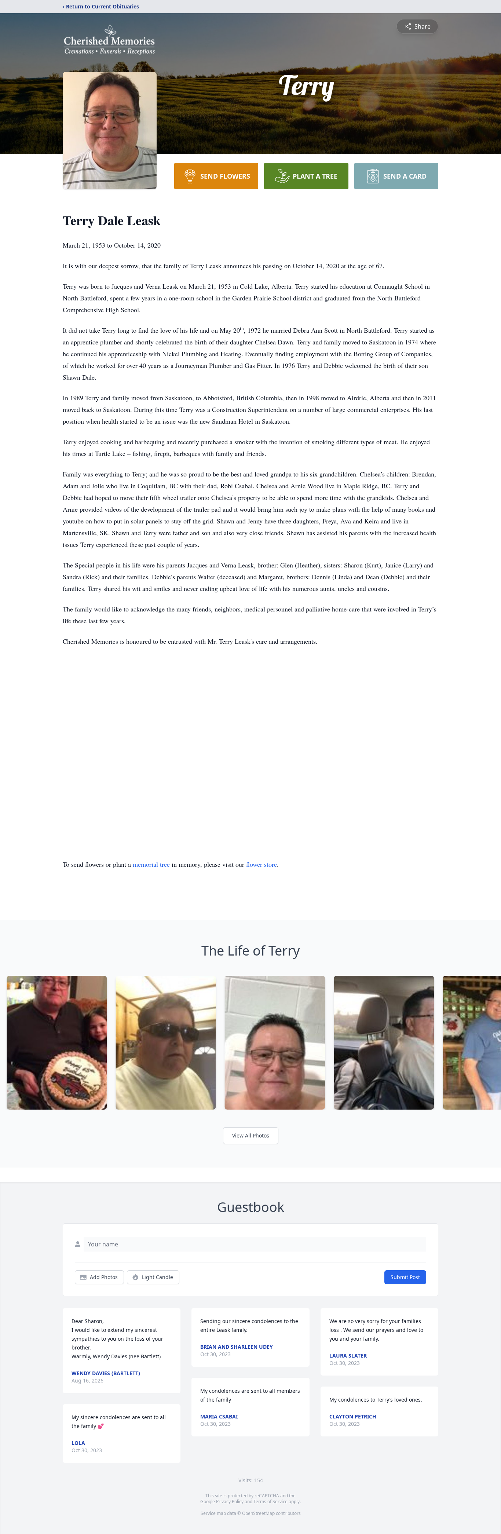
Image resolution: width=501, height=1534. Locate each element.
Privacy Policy (230, 1501)
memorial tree (151, 864)
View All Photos (250, 1135)
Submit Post (405, 1277)
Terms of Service (270, 1501)
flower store (261, 864)
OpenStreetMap (258, 1513)
